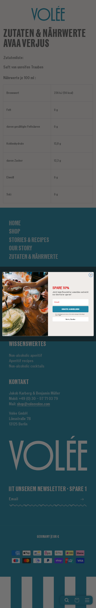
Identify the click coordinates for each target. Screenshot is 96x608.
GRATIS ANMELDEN (70, 309)
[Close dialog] (91, 275)
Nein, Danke (70, 319)
